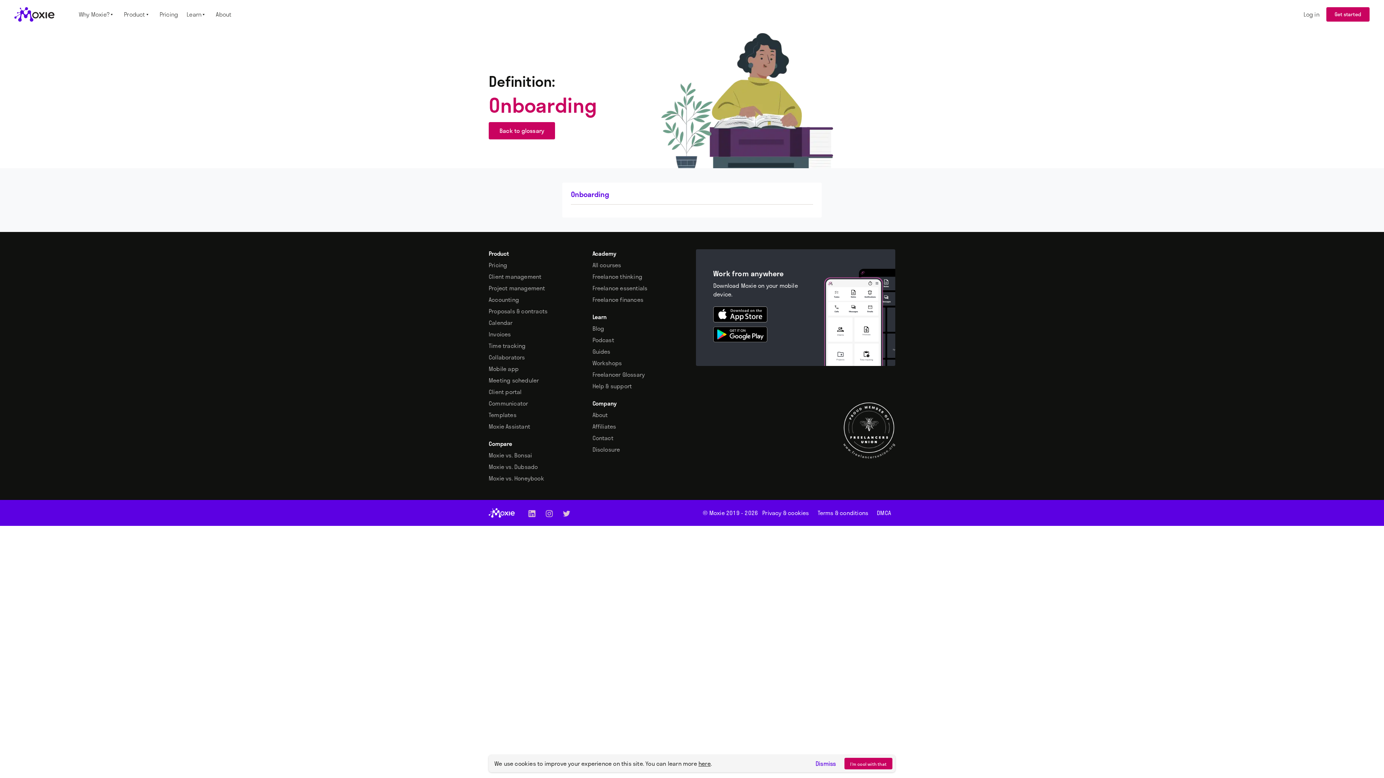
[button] (97, 14)
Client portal (505, 392)
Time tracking (507, 345)
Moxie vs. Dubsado (513, 466)
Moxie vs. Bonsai (510, 455)
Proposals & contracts (518, 311)
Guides (602, 351)
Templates (502, 415)
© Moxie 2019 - (730, 513)
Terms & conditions (843, 513)
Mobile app (504, 369)
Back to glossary (522, 130)
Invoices (500, 334)
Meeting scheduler (514, 380)
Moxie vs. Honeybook (516, 478)
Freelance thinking (618, 276)
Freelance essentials (620, 288)
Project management (517, 288)
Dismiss (826, 763)
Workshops (607, 363)
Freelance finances (618, 299)
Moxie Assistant (509, 426)
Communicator (508, 403)
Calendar (501, 322)
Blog (598, 328)
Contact (603, 438)
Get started (1348, 14)
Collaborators (507, 357)
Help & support (612, 386)
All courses (607, 265)
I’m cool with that (868, 764)
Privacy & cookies (785, 513)
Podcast (603, 340)
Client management (515, 276)
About (600, 415)
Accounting (504, 299)
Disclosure (606, 449)
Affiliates (604, 426)
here (704, 763)
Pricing (498, 265)
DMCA (884, 513)
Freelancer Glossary (619, 374)
